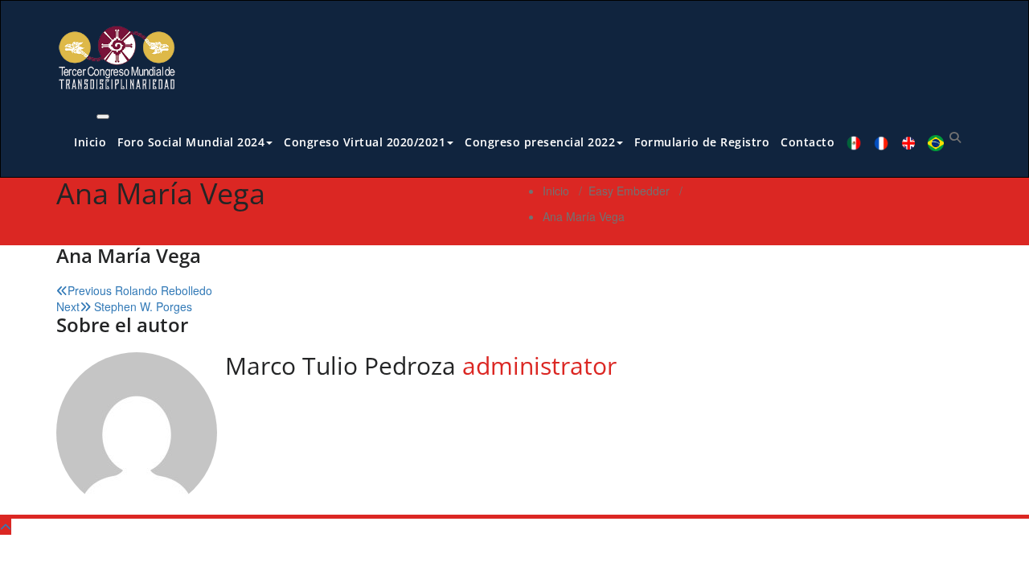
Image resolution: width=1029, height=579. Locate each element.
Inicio (90, 142)
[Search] (955, 137)
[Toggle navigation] (102, 116)
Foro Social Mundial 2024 (190, 142)
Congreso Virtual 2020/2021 (364, 142)
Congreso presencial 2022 (540, 142)
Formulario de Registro (701, 142)
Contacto (807, 142)
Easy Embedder (629, 191)
